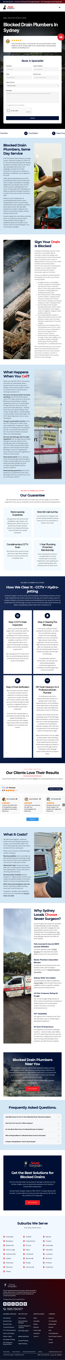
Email (7, 74)
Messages (9, 90)
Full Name (9, 66)
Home (5, 18)
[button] (60, 7)
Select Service (10, 82)
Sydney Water (38, 983)
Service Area (37, 74)
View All (32, 819)
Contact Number (38, 66)
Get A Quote (32, 1089)
